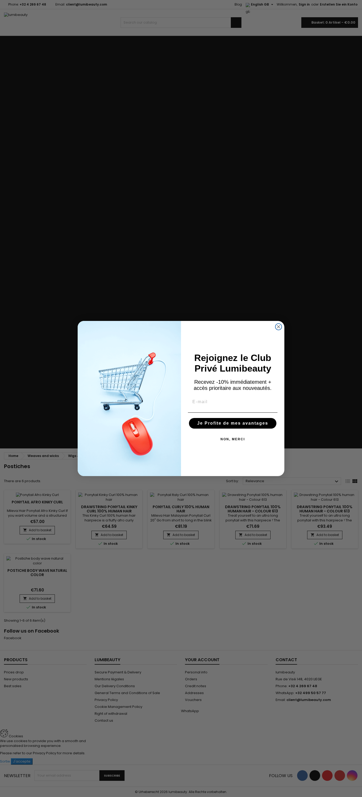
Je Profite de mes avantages (232, 423)
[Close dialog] (278, 327)
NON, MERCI (232, 439)
